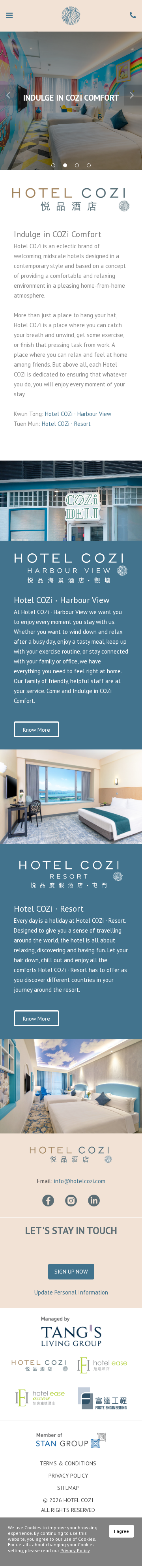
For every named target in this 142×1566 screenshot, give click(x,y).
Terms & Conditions (68, 1463)
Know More (36, 729)
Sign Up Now (71, 1271)
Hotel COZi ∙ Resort (66, 423)
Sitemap (68, 1487)
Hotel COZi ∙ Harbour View (79, 414)
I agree (121, 1531)
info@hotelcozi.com (79, 1181)
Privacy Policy (68, 1475)
